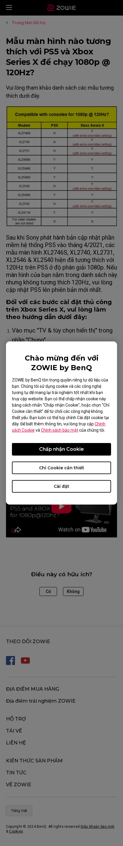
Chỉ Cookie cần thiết (61, 467)
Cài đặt (61, 486)
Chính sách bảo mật (59, 430)
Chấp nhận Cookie (61, 449)
